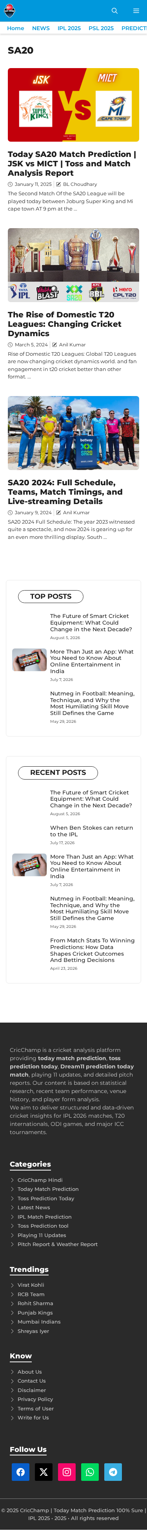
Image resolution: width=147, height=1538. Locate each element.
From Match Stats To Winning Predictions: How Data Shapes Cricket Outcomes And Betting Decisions (92, 950)
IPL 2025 (69, 28)
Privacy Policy (35, 1399)
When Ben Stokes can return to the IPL (91, 831)
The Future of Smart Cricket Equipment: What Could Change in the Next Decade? (91, 622)
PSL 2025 (101, 28)
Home (15, 28)
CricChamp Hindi (40, 1180)
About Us (30, 1372)
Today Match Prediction (48, 1189)
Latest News (34, 1207)
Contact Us (32, 1381)
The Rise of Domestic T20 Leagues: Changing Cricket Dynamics (65, 324)
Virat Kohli (31, 1285)
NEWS (41, 28)
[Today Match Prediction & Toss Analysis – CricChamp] (9, 11)
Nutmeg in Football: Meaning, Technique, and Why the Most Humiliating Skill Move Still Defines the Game (92, 703)
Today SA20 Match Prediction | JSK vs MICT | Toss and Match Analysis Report (72, 163)
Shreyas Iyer (33, 1331)
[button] (114, 11)
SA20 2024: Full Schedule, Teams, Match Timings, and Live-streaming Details (65, 492)
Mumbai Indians (39, 1321)
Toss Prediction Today (46, 1198)
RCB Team (31, 1294)
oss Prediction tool (44, 1226)
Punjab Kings (35, 1312)
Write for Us (33, 1417)
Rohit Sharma (35, 1303)
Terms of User (36, 1408)
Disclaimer (32, 1390)
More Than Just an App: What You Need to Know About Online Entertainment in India (92, 661)
